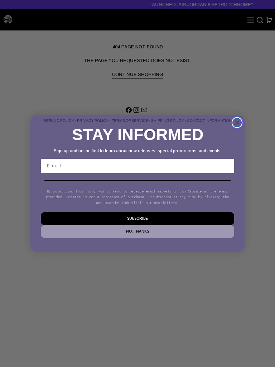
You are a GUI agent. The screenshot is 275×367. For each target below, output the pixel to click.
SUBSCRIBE (137, 218)
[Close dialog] (237, 122)
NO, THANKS (137, 231)
